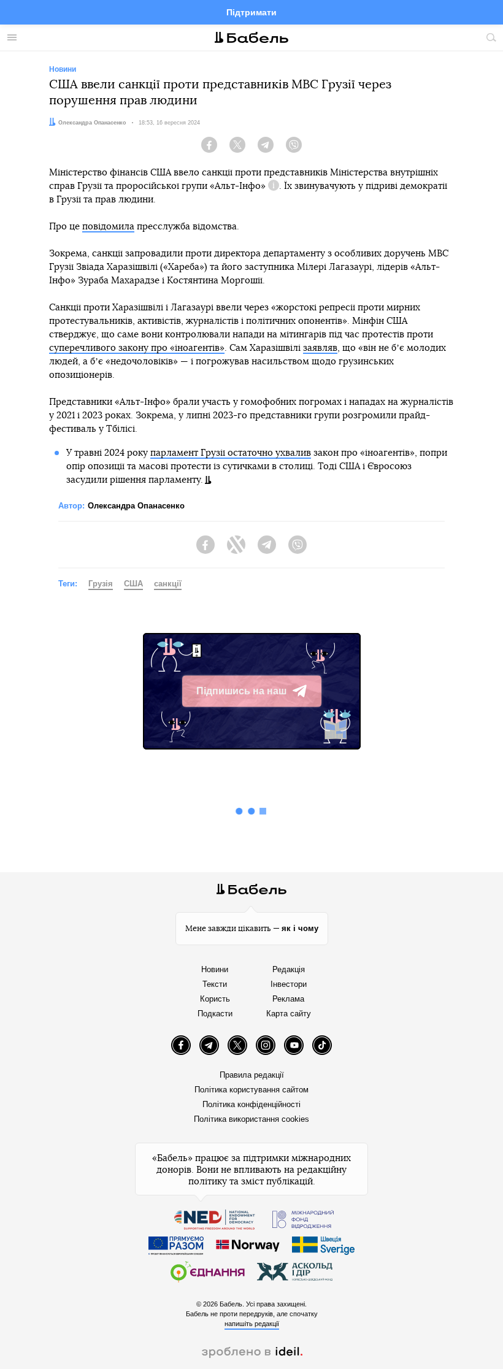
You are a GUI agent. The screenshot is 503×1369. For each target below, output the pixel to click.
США (133, 583)
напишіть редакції (252, 1323)
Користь (215, 998)
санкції (168, 583)
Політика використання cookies (251, 1119)
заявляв (320, 348)
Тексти (214, 984)
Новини (214, 969)
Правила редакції (252, 1074)
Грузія (100, 583)
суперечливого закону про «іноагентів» (137, 348)
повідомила (108, 226)
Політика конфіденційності (251, 1104)
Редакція (288, 969)
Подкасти (215, 1013)
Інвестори (289, 984)
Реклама (288, 998)
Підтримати (251, 12)
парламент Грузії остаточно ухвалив (230, 453)
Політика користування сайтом (251, 1089)
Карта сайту (288, 1013)
